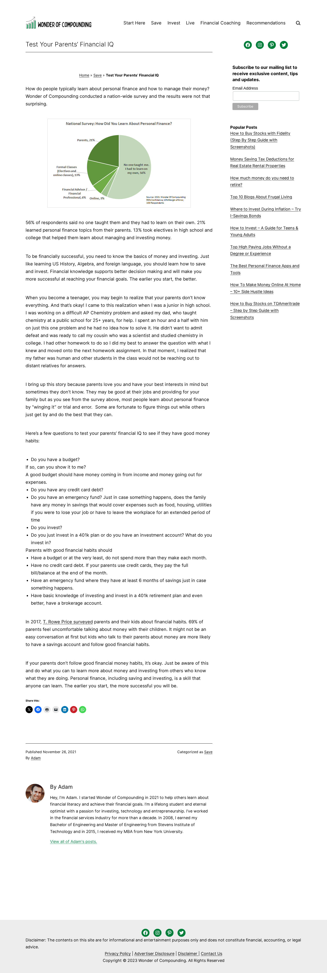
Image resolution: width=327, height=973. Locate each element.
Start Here (134, 23)
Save (156, 23)
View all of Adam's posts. (73, 841)
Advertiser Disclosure (154, 953)
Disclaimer (188, 953)
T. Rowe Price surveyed (68, 621)
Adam (36, 758)
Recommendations (265, 23)
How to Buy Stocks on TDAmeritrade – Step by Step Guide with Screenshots (265, 310)
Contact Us (211, 953)
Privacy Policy (118, 953)
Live (190, 23)
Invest (174, 23)
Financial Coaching (220, 23)
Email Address (245, 88)
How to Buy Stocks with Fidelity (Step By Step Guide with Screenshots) (260, 140)
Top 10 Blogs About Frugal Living (261, 197)
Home (84, 75)
